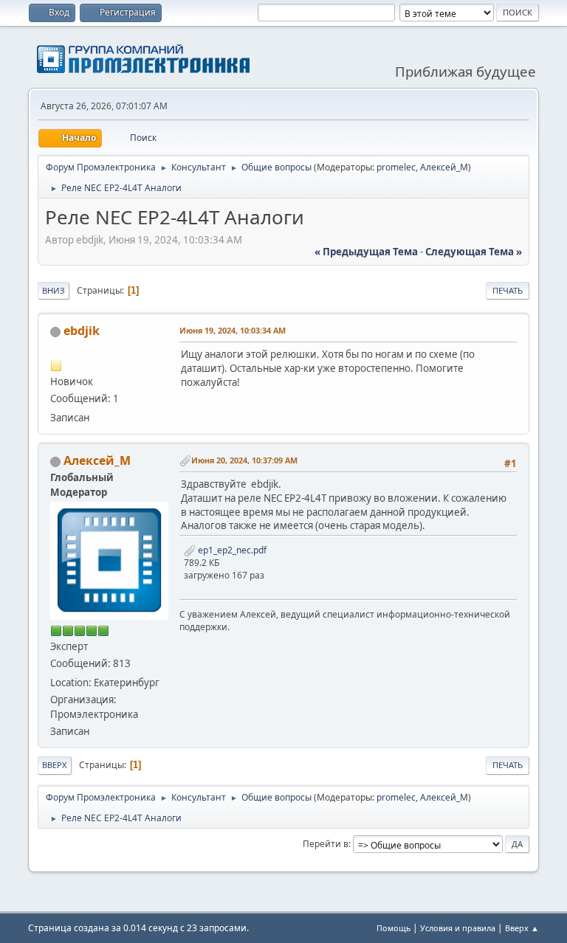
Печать (507, 290)
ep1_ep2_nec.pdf (231, 550)
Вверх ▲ (522, 927)
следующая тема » (473, 251)
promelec (396, 167)
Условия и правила (457, 927)
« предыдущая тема (366, 251)
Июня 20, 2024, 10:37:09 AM (244, 460)
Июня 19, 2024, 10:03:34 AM (232, 330)
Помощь (393, 927)
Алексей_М (444, 167)
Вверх (54, 764)
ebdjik (81, 330)
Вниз (53, 290)
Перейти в (325, 843)
